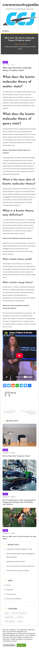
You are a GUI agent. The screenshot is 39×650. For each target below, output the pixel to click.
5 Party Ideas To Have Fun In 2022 (17, 571)
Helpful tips (9, 617)
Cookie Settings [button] (9, 645)
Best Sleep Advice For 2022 (15, 562)
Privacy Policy (11, 594)
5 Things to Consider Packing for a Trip (19, 549)
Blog (6, 613)
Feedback (9, 590)
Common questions (19, 613)
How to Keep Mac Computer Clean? (16, 456)
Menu (7, 31)
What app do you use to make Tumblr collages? (28, 412)
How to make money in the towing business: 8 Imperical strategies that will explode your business (19, 502)
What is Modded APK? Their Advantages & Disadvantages (20, 555)
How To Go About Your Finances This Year (20, 566)
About (8, 585)
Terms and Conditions (13, 599)
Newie (13, 65)
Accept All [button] (21, 645)
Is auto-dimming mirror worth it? (10, 411)
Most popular (10, 621)
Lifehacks (20, 617)
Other (5, 62)
